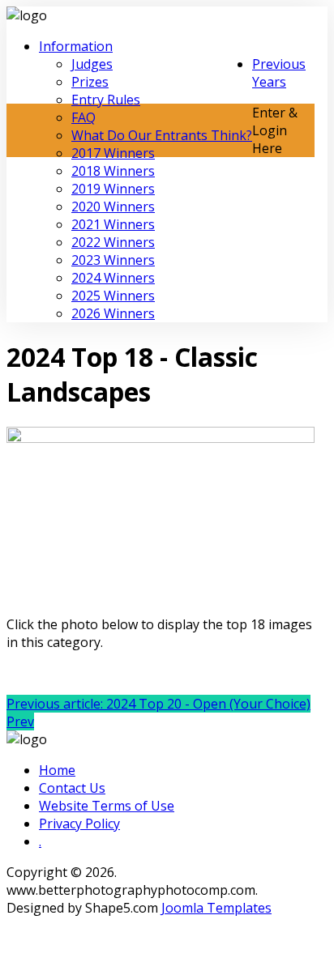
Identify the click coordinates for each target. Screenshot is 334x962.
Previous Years (279, 73)
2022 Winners (113, 242)
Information (76, 46)
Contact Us (72, 788)
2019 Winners (113, 189)
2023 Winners (113, 260)
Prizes (90, 82)
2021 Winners (113, 224)
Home (57, 770)
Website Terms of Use (106, 806)
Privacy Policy (79, 823)
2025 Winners (113, 295)
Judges (92, 64)
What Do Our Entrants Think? (161, 135)
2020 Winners (113, 206)
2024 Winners (113, 278)
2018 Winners (113, 171)
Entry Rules (105, 100)
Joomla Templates (216, 908)
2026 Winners (113, 313)
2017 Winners (113, 153)
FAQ (83, 117)
